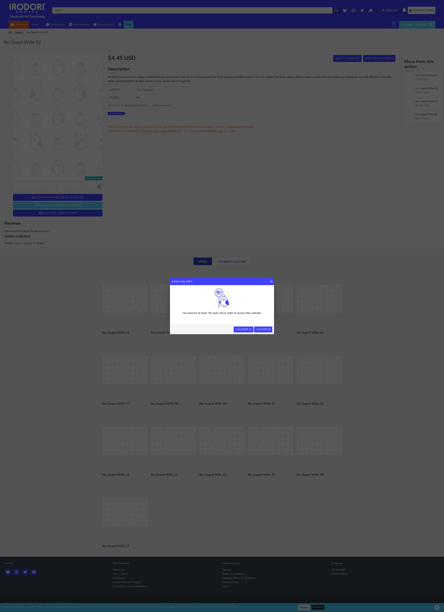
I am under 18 (243, 329)
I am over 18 (263, 329)
